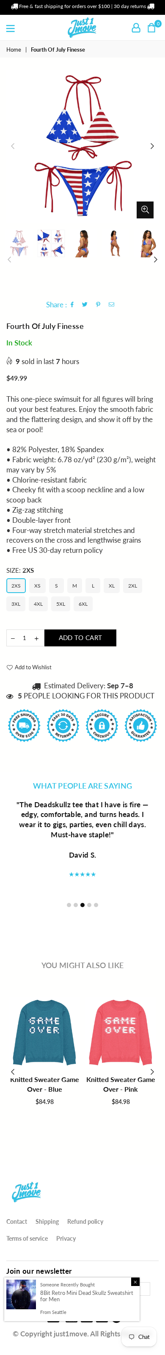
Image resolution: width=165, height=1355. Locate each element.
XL (112, 585)
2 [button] (76, 905)
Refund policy (85, 1221)
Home (13, 49)
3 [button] (82, 905)
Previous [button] (12, 146)
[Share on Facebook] (72, 305)
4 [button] (89, 905)
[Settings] (136, 27)
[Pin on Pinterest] (98, 305)
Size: (20, 570)
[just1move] (26, 1204)
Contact (16, 1221)
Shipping (47, 1221)
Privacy (66, 1238)
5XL (60, 604)
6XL (83, 604)
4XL (38, 604)
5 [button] (96, 905)
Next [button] (152, 146)
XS (37, 585)
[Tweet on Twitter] (85, 305)
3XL (15, 604)
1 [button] (69, 905)
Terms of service (27, 1238)
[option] (82, 146)
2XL (132, 585)
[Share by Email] (112, 305)
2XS (16, 585)
